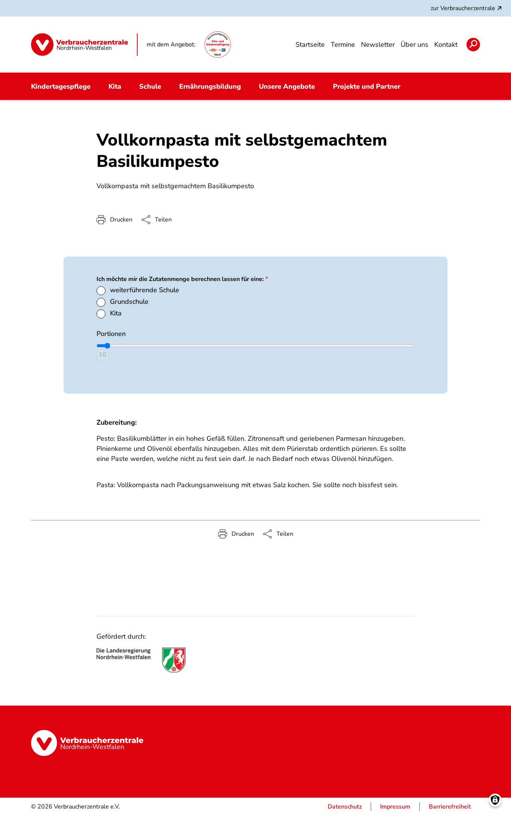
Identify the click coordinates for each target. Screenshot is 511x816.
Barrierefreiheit (450, 807)
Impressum (395, 807)
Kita (116, 313)
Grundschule (129, 301)
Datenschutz (345, 807)
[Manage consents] (495, 800)
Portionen (111, 333)
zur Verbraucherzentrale (463, 8)
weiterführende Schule (144, 289)
